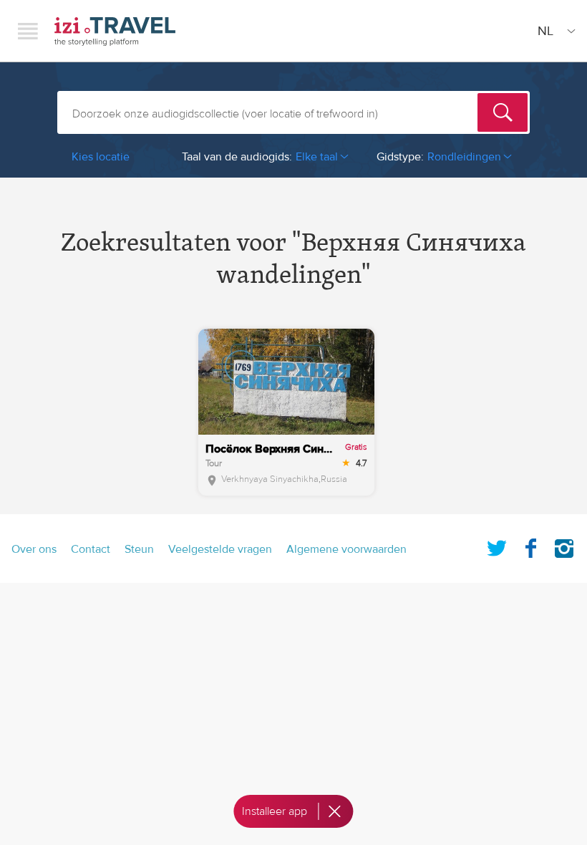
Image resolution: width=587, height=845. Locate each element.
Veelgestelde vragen (220, 549)
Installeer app (274, 811)
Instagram (564, 545)
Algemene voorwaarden (346, 549)
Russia (334, 479)
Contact (90, 549)
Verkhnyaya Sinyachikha (270, 479)
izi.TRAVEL (114, 31)
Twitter (496, 545)
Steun (139, 549)
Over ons (34, 549)
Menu (28, 31)
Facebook (530, 545)
